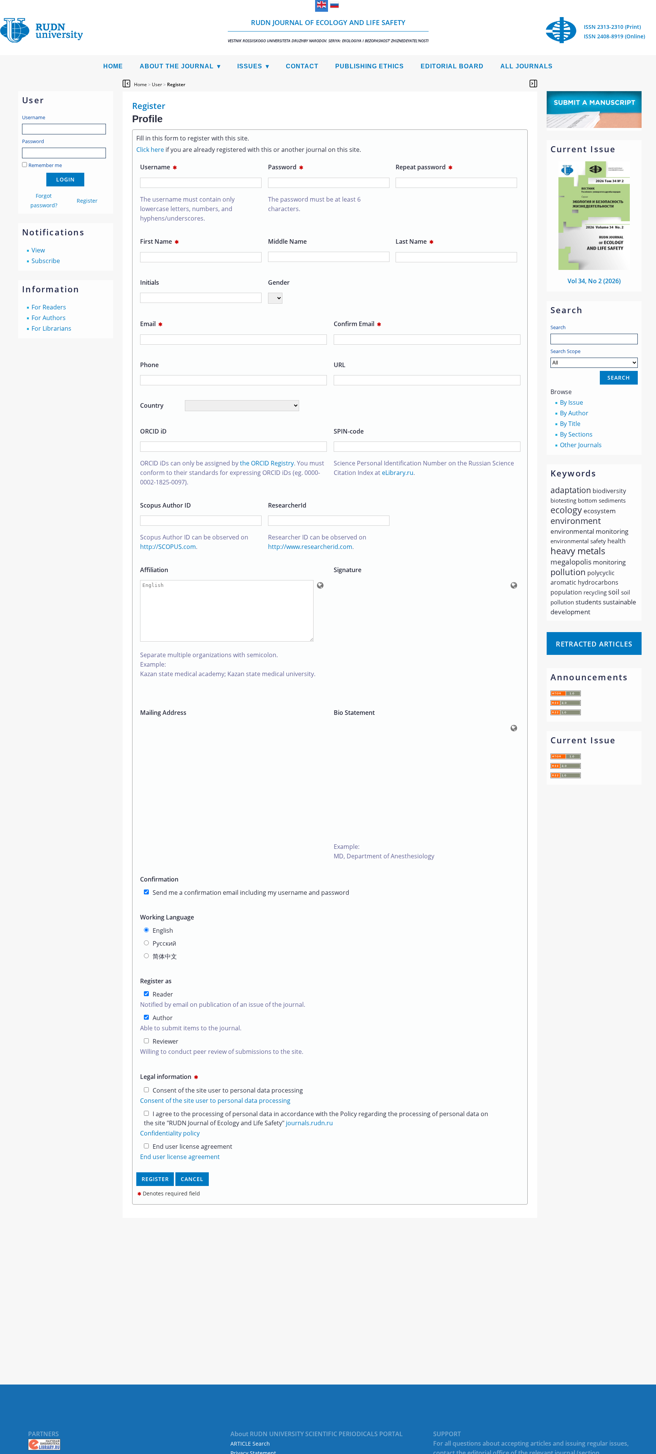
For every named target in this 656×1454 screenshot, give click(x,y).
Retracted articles (594, 643)
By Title (570, 423)
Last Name (415, 241)
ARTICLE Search (250, 1443)
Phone (149, 365)
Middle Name (287, 241)
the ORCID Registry (267, 463)
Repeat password (424, 167)
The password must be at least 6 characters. (314, 204)
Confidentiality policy (170, 1133)
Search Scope (565, 351)
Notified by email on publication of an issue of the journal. (222, 1004)
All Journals (526, 66)
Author (163, 1018)
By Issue (571, 402)
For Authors (49, 318)
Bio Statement (354, 712)
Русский (164, 943)
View (38, 250)
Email (151, 324)
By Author (574, 413)
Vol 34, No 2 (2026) (594, 281)
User (157, 84)
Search (558, 327)
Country (152, 405)
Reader (163, 994)
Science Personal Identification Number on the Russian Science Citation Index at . (424, 468)
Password (33, 141)
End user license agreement (192, 1146)
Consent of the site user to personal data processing (228, 1090)
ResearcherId (287, 505)
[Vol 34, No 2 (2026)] (594, 267)
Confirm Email (357, 324)
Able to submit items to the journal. (190, 1028)
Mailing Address (163, 712)
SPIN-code (349, 431)
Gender (279, 282)
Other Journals (581, 445)
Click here (150, 149)
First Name (159, 241)
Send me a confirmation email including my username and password (251, 892)
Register (87, 200)
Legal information (169, 1076)
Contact (302, 66)
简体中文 (165, 956)
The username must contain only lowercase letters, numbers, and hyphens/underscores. (187, 208)
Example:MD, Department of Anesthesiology (384, 851)
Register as (156, 981)
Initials (149, 282)
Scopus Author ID (165, 505)
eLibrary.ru (397, 472)
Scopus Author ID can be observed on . (194, 542)
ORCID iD (153, 431)
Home (113, 66)
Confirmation (159, 879)
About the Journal (177, 66)
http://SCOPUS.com (168, 546)
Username (33, 117)
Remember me (45, 165)
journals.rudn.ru (309, 1123)
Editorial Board (452, 66)
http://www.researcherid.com (310, 546)
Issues (249, 66)
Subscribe (46, 261)
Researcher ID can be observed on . (317, 542)
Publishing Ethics (369, 66)
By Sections (576, 434)
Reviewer (165, 1041)
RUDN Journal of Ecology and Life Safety (328, 30)
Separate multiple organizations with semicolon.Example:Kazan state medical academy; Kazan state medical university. (227, 664)
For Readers (49, 307)
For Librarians (51, 328)
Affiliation (154, 570)
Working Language (167, 917)
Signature (347, 570)
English (163, 930)
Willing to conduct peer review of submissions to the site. (221, 1051)
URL (339, 365)
